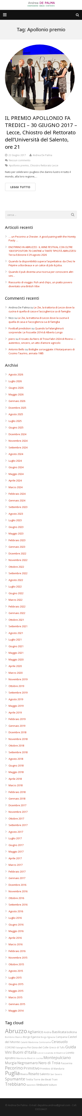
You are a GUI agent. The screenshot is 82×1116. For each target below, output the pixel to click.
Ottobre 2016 (16, 898)
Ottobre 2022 (16, 566)
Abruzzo (16, 1031)
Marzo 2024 (15, 487)
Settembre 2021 (18, 626)
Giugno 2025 (16, 427)
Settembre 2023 (18, 507)
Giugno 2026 (16, 387)
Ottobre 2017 (16, 818)
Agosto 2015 (16, 971)
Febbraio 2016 (17, 951)
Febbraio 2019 (17, 719)
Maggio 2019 (16, 706)
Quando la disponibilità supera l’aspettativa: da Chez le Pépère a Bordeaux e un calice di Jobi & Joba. (42, 263)
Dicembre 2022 (17, 553)
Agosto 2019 (16, 699)
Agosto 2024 (16, 454)
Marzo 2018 (15, 785)
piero (12, 339)
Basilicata (59, 1032)
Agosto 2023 (16, 513)
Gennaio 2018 (17, 798)
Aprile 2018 (15, 779)
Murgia (11, 1063)
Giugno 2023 (16, 527)
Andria (47, 1032)
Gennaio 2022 (17, 613)
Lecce (40, 1053)
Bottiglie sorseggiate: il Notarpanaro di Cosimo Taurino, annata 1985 (42, 351)
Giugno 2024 (16, 467)
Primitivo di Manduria (52, 1068)
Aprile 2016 (15, 938)
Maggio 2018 (16, 772)
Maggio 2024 (16, 474)
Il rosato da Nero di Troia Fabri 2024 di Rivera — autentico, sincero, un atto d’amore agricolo (42, 341)
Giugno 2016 (16, 924)
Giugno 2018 (16, 765)
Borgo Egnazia (48, 1037)
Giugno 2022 (16, 593)
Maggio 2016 (16, 931)
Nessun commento (19, 160)
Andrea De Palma (42, 155)
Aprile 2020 (15, 666)
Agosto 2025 (16, 414)
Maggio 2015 (16, 991)
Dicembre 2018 (17, 732)
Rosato (33, 1073)
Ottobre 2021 (16, 619)
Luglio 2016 (15, 918)
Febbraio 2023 (17, 540)
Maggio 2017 (16, 851)
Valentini (31, 1085)
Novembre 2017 (18, 812)
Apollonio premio (19, 165)
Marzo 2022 (15, 600)
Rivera (24, 1074)
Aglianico (35, 1031)
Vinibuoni (42, 1085)
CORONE (10, 1047)
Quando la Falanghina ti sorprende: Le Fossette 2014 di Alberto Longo (36, 330)
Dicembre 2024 (17, 434)
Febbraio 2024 (17, 493)
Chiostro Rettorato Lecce (44, 165)
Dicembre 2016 (17, 885)
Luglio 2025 (15, 421)
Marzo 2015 (15, 997)
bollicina (72, 1032)
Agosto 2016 (16, 911)
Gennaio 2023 (17, 547)
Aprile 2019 (15, 712)
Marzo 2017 (15, 865)
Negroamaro (27, 1063)
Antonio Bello (16, 349)
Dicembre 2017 (17, 805)
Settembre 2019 (18, 692)
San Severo (56, 1074)
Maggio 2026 (16, 394)
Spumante (15, 1079)
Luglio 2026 (15, 381)
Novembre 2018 (18, 739)
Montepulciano (57, 1057)
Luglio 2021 (15, 639)
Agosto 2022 (16, 580)
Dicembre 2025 (17, 407)
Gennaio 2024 (17, 500)
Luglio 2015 (15, 977)
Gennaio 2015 (17, 1004)
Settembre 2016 (18, 904)
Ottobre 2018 (16, 745)
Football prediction (20, 328)
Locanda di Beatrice (54, 1053)
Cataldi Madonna (29, 1042)
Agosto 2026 (16, 374)
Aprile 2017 (15, 858)
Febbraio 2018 (17, 792)
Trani (55, 1079)
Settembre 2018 (18, 752)
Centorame (45, 1042)
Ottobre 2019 (16, 686)
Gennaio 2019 (17, 726)
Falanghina (21, 1047)
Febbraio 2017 (17, 871)
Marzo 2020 (15, 673)
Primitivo (31, 1068)
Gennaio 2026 (17, 401)
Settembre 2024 (18, 447)
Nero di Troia (49, 1062)
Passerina (66, 1063)
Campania (61, 1036)
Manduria (21, 1058)
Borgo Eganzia (31, 1037)
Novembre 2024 (18, 440)
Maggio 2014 (16, 1010)
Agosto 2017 (16, 832)
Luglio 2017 (15, 838)
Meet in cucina (35, 1058)
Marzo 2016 (15, 944)
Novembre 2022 (18, 560)
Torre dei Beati (42, 1079)
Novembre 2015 (18, 957)
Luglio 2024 (15, 460)
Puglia (12, 1073)
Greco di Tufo (57, 1047)
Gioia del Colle (40, 1047)
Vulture (53, 1084)
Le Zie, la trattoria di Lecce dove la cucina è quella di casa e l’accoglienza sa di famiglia (41, 309)
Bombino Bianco (13, 1037)
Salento (45, 1074)
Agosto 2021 (16, 633)
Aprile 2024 (15, 480)
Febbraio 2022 (17, 606)
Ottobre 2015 (16, 964)
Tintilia (29, 1079)
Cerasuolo (60, 1041)
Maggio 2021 (16, 653)
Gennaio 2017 (17, 878)
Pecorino (14, 1068)
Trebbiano (15, 1084)
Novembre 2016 (18, 891)
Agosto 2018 (16, 759)
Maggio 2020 (16, 659)
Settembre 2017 (18, 825)
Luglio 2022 (15, 586)
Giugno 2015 (16, 984)
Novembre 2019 (18, 679)
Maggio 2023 (16, 533)
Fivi (29, 1047)
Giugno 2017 (16, 845)
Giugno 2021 (16, 646)
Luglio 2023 (15, 520)
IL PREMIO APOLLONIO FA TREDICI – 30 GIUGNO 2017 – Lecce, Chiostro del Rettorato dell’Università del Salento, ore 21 (41, 132)
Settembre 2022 (18, 573)
